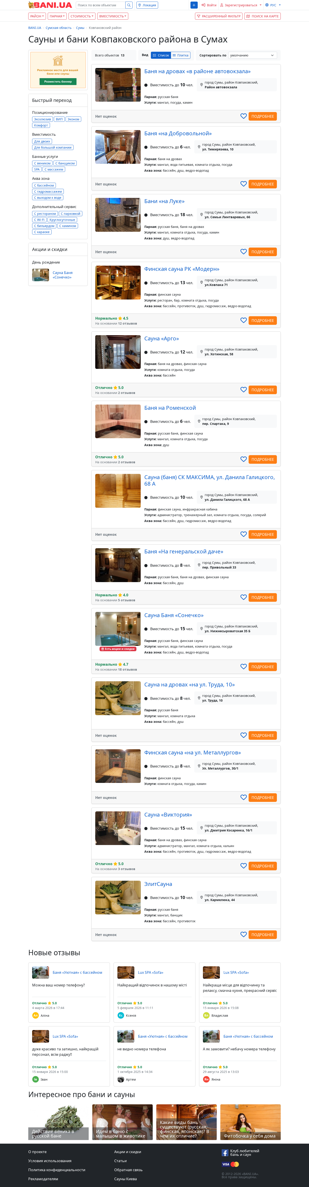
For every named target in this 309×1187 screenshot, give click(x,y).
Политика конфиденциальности (56, 1169)
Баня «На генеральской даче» (183, 551)
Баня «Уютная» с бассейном (77, 972)
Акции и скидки (127, 1151)
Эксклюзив (42, 119)
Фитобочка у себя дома (250, 1136)
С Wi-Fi (39, 220)
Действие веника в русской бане (53, 1133)
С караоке (42, 232)
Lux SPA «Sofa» (150, 972)
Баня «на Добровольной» (178, 133)
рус (273, 5)
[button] (193, 5)
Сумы (80, 28)
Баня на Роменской (170, 407)
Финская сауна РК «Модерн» (181, 268)
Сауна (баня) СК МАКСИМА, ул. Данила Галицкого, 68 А (209, 480)
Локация (149, 5)
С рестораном (45, 213)
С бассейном (44, 185)
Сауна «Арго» (161, 338)
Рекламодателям (43, 1178)
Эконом (73, 119)
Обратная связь (128, 1169)
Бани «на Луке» (164, 201)
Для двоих (42, 141)
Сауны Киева (125, 1178)
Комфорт (41, 125)
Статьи (120, 1160)
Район (35, 16)
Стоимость (81, 16)
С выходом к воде (47, 197)
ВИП (59, 119)
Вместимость (111, 16)
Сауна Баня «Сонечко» (174, 615)
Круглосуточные (62, 220)
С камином (67, 226)
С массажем (54, 169)
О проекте (37, 1151)
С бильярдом (44, 226)
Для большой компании (52, 147)
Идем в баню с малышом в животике (120, 1133)
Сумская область (58, 28)
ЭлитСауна (158, 883)
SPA (37, 169)
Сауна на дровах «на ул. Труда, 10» (189, 684)
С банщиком (65, 163)
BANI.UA (34, 28)
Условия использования (49, 1160)
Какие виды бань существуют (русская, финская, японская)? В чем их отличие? (184, 1129)
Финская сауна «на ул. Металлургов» (192, 752)
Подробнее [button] (263, 116)
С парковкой (70, 213)
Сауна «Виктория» (168, 814)
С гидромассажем (48, 191)
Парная (56, 16)
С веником (42, 163)
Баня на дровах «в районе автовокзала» (197, 71)
